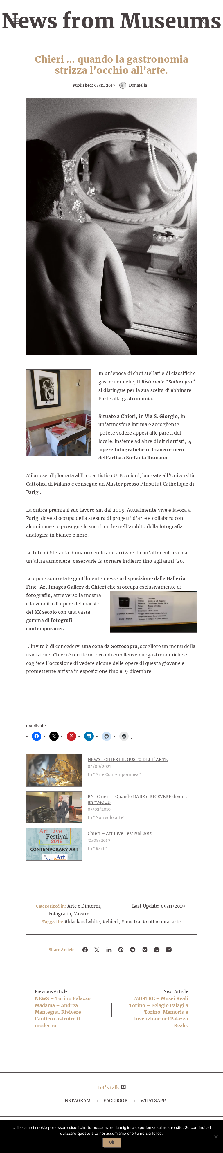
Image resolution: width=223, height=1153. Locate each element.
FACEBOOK (115, 1100)
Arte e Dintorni (83, 906)
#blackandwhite (82, 921)
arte (176, 921)
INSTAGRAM (77, 1100)
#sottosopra (156, 921)
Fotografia (59, 914)
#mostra (130, 921)
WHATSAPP (153, 1100)
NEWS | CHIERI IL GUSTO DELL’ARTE (128, 759)
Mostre (81, 914)
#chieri (110, 921)
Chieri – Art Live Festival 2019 (120, 833)
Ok (111, 1142)
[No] (216, 1137)
